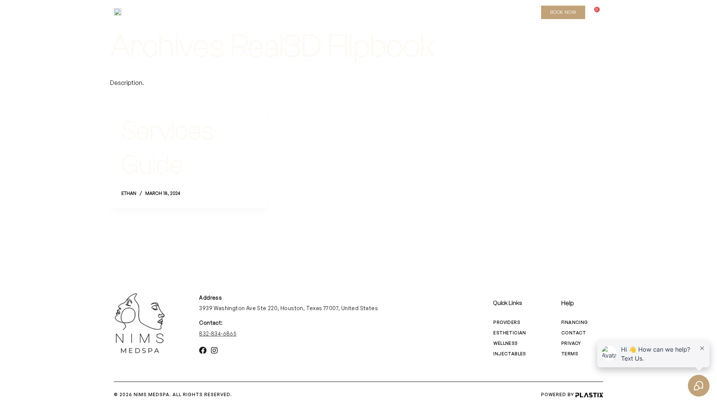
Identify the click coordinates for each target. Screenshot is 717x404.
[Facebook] (515, 12)
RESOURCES (440, 12)
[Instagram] (528, 12)
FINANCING (574, 322)
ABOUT (203, 12)
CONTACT (573, 333)
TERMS (569, 353)
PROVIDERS (506, 322)
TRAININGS (392, 12)
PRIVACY (571, 343)
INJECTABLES (299, 12)
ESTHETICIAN (247, 12)
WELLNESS (347, 12)
